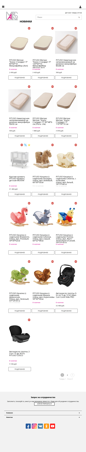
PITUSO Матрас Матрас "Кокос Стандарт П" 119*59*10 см (63, 121)
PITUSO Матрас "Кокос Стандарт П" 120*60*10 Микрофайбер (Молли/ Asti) (42, 64)
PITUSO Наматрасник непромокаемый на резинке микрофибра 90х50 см (19, 121)
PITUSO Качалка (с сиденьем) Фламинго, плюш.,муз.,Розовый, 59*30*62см (19, 238)
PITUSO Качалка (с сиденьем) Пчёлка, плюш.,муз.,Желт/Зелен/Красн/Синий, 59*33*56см (65, 239)
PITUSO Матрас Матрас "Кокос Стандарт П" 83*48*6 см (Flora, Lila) (42, 121)
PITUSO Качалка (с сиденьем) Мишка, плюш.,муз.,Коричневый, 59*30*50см (44, 296)
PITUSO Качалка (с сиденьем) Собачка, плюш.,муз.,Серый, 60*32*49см (42, 238)
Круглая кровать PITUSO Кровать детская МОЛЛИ (17, 178)
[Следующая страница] (72, 375)
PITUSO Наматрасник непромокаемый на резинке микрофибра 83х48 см (66, 63)
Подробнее (20, 77)
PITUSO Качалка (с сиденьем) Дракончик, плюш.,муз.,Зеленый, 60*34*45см (19, 297)
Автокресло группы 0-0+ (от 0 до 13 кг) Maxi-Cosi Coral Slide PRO (66, 295)
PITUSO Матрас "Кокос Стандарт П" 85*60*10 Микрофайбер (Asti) (18, 63)
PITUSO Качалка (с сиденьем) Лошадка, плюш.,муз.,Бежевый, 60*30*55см (43, 179)
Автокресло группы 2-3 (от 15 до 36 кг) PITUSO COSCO (19, 353)
